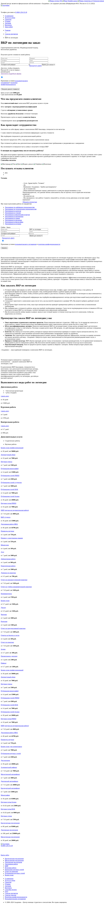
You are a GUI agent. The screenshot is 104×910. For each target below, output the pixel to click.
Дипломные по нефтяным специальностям (20, 207)
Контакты (8, 25)
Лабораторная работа (8, 559)
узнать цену (5, 396)
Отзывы (7, 21)
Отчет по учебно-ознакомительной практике (16, 587)
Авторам (8, 23)
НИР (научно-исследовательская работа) (15, 510)
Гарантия (8, 19)
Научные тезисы (6, 462)
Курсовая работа (10, 868)
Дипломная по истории (13, 224)
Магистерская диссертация (10, 837)
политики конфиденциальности (9, 83)
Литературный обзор (8, 455)
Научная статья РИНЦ (8, 503)
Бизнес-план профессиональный (12, 448)
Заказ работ (9, 27)
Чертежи (4, 614)
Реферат (3, 663)
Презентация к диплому (9, 656)
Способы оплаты (11, 889)
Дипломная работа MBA (9, 524)
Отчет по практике (7, 642)
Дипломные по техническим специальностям (20, 209)
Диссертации (5, 760)
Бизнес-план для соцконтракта (11, 746)
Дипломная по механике (13, 220)
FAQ (6, 891)
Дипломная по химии (12, 218)
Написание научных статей (14, 869)
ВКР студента (5, 517)
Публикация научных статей (11, 753)
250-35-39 (21, 12)
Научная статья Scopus (8, 802)
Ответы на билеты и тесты (10, 635)
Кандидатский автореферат (10, 788)
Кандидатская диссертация (10, 823)
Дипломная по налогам (13, 211)
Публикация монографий (9, 468)
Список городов (10, 895)
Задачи (3, 649)
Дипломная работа (11, 864)
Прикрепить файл (35, 66)
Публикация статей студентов (11, 482)
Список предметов (11, 893)
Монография (5, 795)
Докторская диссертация (9, 830)
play (6, 173)
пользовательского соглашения (25, 244)
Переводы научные (7, 531)
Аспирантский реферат (9, 767)
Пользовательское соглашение (15, 899)
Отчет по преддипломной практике (13, 628)
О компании (9, 16)
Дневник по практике (8, 573)
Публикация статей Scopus (10, 496)
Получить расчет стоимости (10, 89)
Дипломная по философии (14, 222)
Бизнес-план (5, 600)
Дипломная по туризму (13, 213)
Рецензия (4, 621)
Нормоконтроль (6, 594)
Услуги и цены (10, 17)
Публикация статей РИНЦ (10, 475)
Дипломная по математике (14, 216)
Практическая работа (8, 566)
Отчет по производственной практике (14, 580)
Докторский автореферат (9, 781)
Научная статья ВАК (8, 809)
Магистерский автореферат (10, 774)
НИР (6, 866)
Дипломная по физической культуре (17, 215)
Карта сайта (5, 855)
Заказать (4, 248)
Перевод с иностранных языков (12, 538)
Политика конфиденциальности (16, 897)
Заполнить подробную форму (11, 73)
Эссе (2, 552)
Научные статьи (6, 816)
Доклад (3, 607)
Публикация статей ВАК (9, 489)
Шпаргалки (5, 545)
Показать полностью (30, 202)
